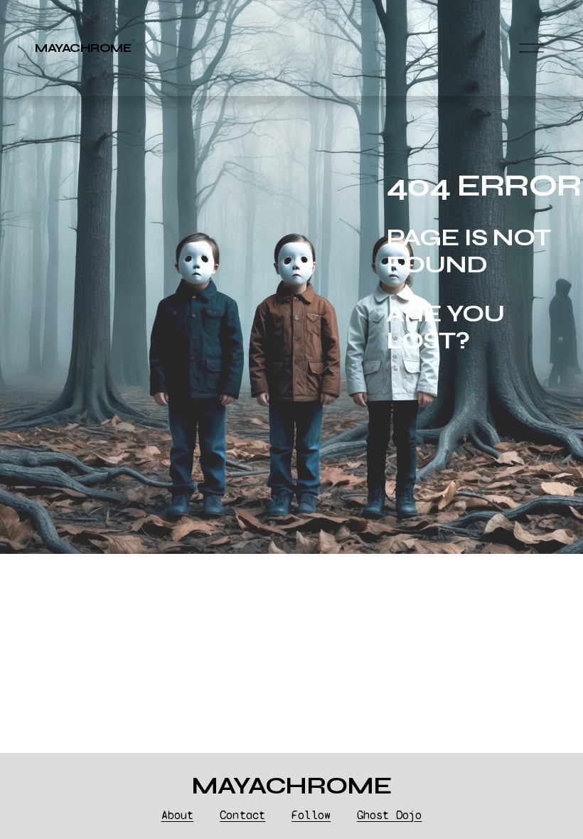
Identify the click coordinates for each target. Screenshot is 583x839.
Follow (311, 815)
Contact (242, 815)
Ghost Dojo (389, 815)
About (177, 815)
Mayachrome (83, 48)
